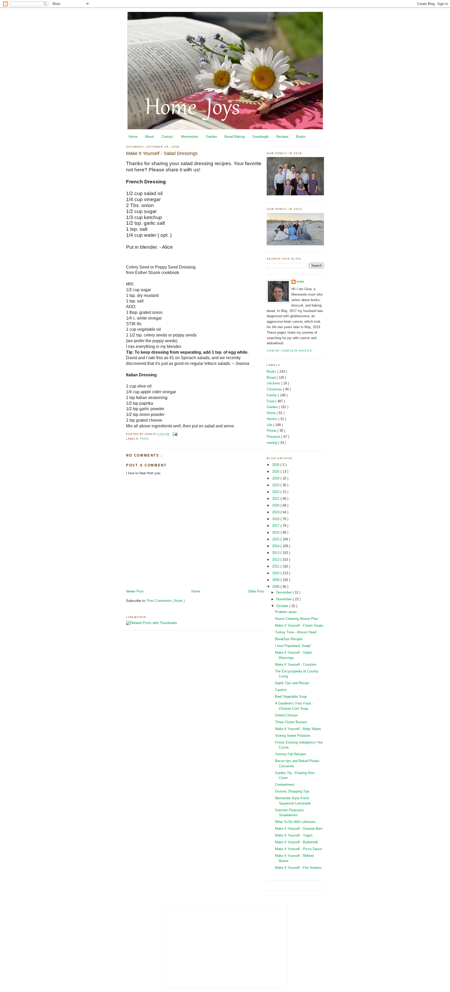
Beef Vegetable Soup (291, 696)
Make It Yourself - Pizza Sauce (298, 849)
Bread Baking (234, 137)
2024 (276, 478)
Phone (272, 431)
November (284, 599)
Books (301, 137)
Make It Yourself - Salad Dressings (162, 153)
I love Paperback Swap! (293, 646)
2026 (276, 465)
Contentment (284, 785)
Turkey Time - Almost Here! (296, 632)
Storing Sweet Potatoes (293, 736)
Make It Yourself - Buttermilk (296, 842)
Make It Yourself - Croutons (295, 664)
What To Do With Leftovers (295, 822)
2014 (276, 546)
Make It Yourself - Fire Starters (298, 868)
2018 (276, 519)
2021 (276, 499)
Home (133, 137)
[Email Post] (174, 434)
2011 (276, 566)
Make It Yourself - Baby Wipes (298, 729)
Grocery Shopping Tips (292, 791)
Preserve (274, 437)
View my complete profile (289, 350)
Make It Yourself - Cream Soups (299, 625)
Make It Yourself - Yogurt (293, 835)
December (284, 592)
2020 (276, 505)
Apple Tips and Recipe (292, 683)
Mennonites (189, 137)
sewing (272, 443)
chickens (274, 383)
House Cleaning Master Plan (296, 619)
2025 (276, 471)
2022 (276, 492)
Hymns (272, 419)
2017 (276, 526)
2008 (276, 587)
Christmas (275, 389)
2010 (276, 573)
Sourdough (260, 137)
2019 (276, 512)
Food (144, 438)
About (149, 137)
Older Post (256, 591)
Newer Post (134, 591)
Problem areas (286, 612)
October (282, 606)
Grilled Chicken (286, 715)
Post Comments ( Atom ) (166, 601)
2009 (276, 580)
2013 (276, 553)
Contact (167, 137)
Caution (280, 690)
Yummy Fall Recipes (290, 754)
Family (272, 395)
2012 (276, 559)
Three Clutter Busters (291, 722)
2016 (276, 532)
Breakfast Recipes (289, 639)
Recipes (282, 137)
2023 (276, 485)
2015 (276, 539)
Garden (211, 137)
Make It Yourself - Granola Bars (299, 829)
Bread (272, 377)
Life (270, 425)
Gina (300, 281)
